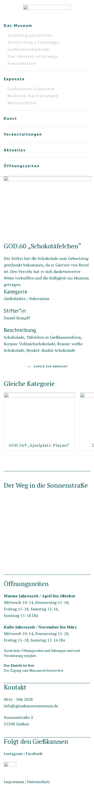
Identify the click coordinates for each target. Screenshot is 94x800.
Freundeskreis (22, 63)
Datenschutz (38, 781)
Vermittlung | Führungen (34, 42)
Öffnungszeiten (22, 165)
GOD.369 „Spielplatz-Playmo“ (39, 445)
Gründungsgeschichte (30, 35)
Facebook (34, 753)
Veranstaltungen (23, 134)
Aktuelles (15, 149)
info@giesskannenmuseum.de (31, 706)
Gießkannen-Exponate (31, 88)
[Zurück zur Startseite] (47, 10)
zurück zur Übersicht (51, 366)
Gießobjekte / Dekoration (26, 298)
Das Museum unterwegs (33, 56)
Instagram (13, 753)
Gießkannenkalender (29, 49)
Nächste (5, 229)
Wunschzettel (22, 102)
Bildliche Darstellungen (33, 95)
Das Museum (18, 25)
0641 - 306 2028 (18, 699)
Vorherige (88, 229)
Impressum (14, 781)
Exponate (14, 78)
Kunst (10, 118)
